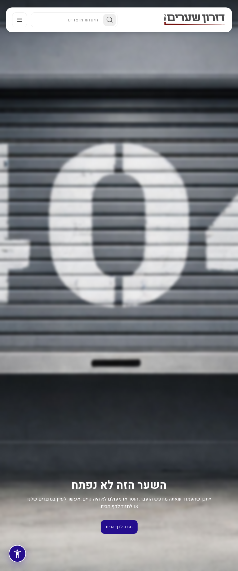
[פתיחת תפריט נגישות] (17, 553)
